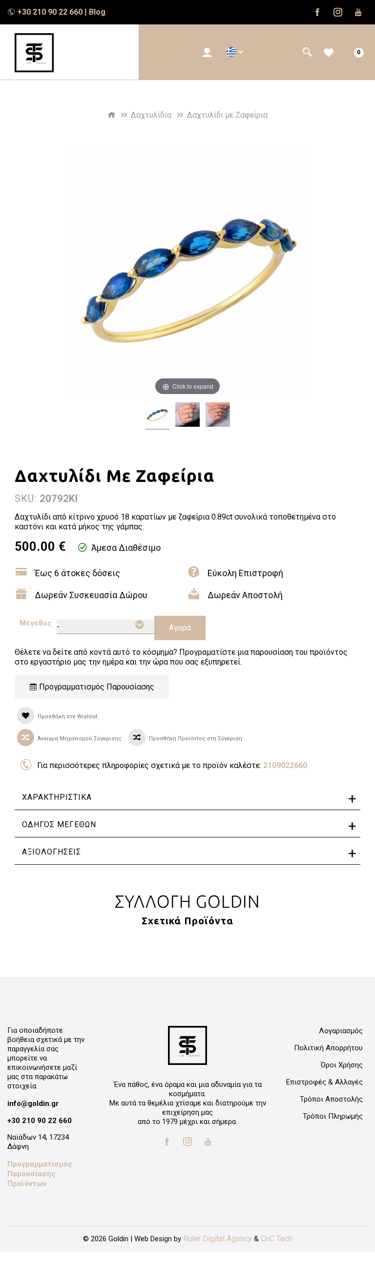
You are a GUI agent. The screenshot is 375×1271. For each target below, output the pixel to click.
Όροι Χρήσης (342, 1065)
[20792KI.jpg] (157, 416)
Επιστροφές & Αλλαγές (324, 1082)
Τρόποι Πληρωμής (333, 1116)
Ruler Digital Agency (217, 1238)
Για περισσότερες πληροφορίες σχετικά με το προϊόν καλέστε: (172, 765)
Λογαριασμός (341, 1030)
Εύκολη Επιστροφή (245, 573)
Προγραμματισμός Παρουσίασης (95, 686)
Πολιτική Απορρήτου (328, 1047)
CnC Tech (276, 1238)
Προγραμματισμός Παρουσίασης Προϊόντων (39, 1174)
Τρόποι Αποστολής (331, 1099)
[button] (207, 52)
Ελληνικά (231, 52)
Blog (97, 12)
